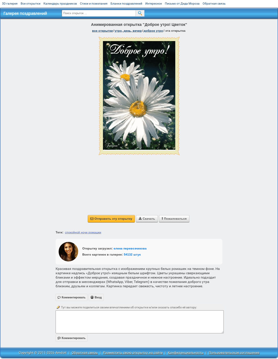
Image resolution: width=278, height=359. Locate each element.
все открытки (102, 30)
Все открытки (30, 3)
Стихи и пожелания (94, 3)
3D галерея (10, 3)
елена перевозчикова (130, 248)
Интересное (153, 3)
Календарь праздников (60, 3)
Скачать (147, 218)
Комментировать (72, 338)
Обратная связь (214, 3)
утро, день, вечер (128, 30)
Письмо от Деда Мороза (182, 3)
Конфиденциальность (186, 353)
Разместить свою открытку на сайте (133, 353)
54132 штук (132, 254)
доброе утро (153, 30)
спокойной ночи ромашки (83, 232)
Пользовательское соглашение (234, 353)
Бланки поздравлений (126, 3)
